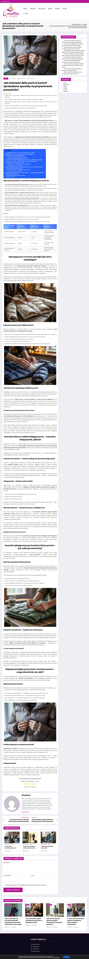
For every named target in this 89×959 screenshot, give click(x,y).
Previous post (25, 817)
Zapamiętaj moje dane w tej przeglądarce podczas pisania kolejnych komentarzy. (26, 885)
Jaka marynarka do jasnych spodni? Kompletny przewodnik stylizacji (53, 921)
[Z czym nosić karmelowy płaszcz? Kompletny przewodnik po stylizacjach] (12, 837)
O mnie (25, 14)
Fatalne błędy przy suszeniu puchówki (16, 175)
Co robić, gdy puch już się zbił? (15, 171)
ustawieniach (56, 957)
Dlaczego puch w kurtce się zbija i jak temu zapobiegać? (19, 154)
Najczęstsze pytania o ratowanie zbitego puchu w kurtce (21, 152)
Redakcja (14, 78)
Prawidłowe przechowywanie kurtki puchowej (18, 158)
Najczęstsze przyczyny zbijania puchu (15, 155)
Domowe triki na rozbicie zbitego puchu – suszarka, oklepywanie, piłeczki (23, 159)
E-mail (32, 875)
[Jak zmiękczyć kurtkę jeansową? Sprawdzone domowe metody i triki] (48, 837)
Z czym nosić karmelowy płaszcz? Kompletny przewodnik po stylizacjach (11, 847)
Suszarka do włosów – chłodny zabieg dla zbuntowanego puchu (22, 161)
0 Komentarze (32, 78)
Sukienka (33, 9)
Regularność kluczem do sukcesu (16, 165)
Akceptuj (66, 957)
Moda (25, 9)
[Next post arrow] (56, 820)
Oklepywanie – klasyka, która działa (15, 162)
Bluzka (50, 9)
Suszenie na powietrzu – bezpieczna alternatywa (18, 169)
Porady (64, 9)
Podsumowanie (11, 177)
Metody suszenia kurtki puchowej (15, 168)
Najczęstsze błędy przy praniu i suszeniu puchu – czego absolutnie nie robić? (24, 172)
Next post (34, 817)
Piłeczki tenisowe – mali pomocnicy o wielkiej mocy (19, 164)
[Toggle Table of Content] (43, 151)
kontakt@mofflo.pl (35, 951)
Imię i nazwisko (7, 875)
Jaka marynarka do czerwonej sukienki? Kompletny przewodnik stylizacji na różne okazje (73, 65)
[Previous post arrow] (3, 820)
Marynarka (41, 9)
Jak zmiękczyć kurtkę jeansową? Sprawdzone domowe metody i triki (47, 847)
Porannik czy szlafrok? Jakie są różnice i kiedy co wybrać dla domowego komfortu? (29, 847)
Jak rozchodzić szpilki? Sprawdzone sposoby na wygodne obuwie (33, 920)
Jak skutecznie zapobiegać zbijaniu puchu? (17, 157)
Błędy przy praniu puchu (12, 174)
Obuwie (57, 9)
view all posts (25, 812)
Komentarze (6, 862)
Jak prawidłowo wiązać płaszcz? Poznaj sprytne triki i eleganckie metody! (43, 821)
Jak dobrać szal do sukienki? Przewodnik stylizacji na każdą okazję (18, 821)
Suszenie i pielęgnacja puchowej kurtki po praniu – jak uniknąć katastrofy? (24, 167)
